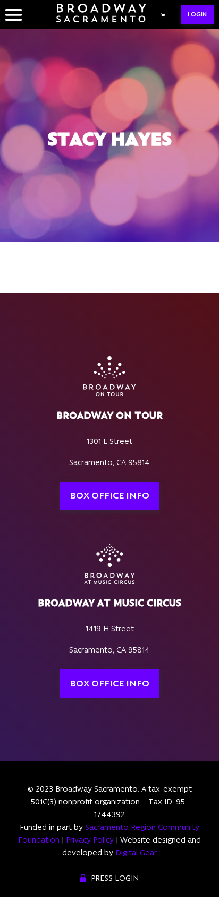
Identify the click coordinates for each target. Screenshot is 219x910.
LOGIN (197, 14)
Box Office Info (109, 495)
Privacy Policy (90, 840)
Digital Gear (136, 852)
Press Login (115, 878)
